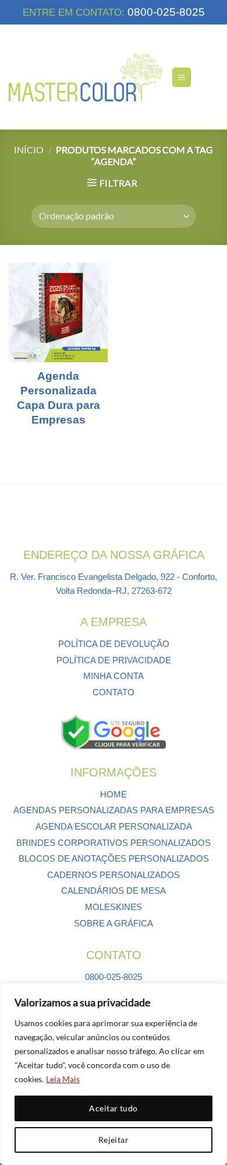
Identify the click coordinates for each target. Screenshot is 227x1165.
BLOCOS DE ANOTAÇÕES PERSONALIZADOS (114, 858)
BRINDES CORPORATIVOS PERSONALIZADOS (113, 843)
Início (29, 149)
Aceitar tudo (113, 1108)
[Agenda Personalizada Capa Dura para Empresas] (58, 312)
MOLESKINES (113, 907)
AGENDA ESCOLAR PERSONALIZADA (114, 826)
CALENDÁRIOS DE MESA (113, 890)
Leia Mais (63, 1079)
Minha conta (113, 676)
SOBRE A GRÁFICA (113, 923)
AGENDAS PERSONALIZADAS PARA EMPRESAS (113, 810)
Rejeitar (113, 1140)
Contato (113, 692)
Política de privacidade (113, 660)
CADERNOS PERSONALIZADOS (113, 875)
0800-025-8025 (165, 12)
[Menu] (181, 77)
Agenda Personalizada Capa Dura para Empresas (58, 397)
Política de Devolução (113, 644)
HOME (113, 794)
